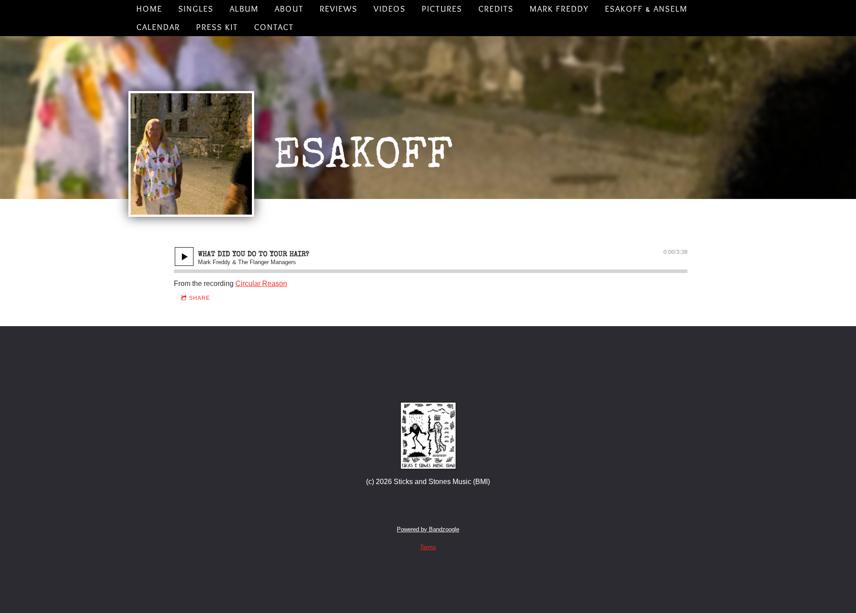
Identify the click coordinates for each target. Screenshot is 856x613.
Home (149, 9)
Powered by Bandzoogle (428, 529)
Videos (390, 9)
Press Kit (217, 27)
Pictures (442, 9)
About (289, 9)
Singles (196, 9)
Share (199, 298)
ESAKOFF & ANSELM (646, 9)
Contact (274, 27)
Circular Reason (261, 283)
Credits (496, 9)
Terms (428, 547)
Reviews (339, 9)
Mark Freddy (559, 9)
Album (244, 9)
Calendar (158, 27)
